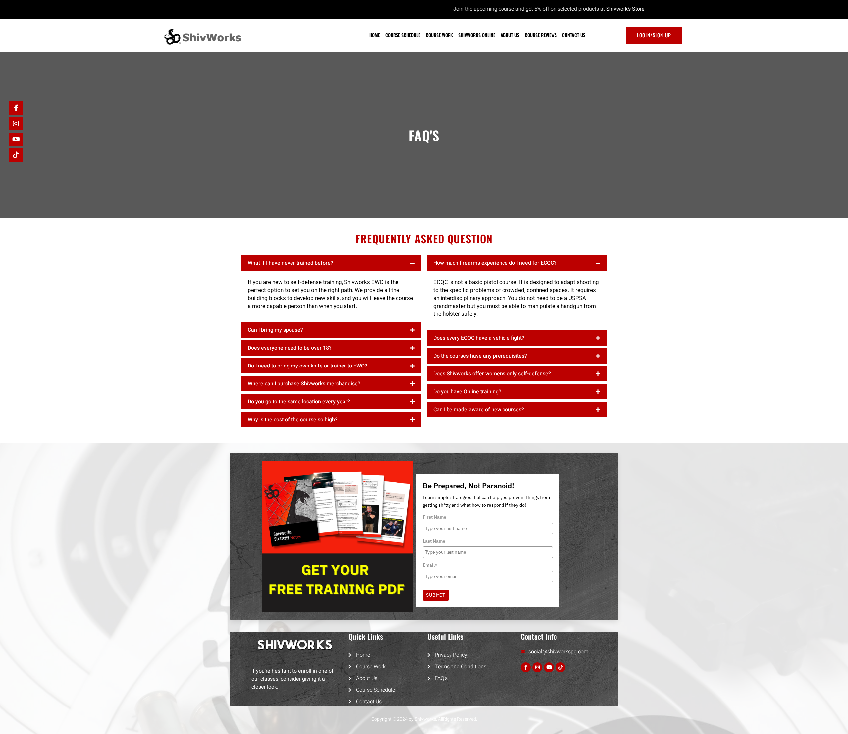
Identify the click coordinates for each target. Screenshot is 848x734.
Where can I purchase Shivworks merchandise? (304, 384)
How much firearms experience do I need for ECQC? (494, 263)
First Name (434, 517)
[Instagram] (537, 667)
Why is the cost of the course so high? (293, 419)
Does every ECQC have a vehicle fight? (478, 338)
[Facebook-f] (526, 667)
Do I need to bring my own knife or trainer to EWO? (307, 366)
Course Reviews (541, 34)
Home (374, 34)
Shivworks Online (476, 34)
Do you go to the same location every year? (299, 402)
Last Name (434, 541)
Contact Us (573, 34)
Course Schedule (402, 34)
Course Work (439, 34)
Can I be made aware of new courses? (478, 410)
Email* (430, 565)
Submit (436, 595)
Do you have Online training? (467, 392)
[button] (331, 263)
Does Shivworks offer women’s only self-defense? (492, 374)
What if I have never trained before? (290, 263)
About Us (510, 34)
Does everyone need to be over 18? (290, 348)
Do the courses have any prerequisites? (480, 356)
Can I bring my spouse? (275, 330)
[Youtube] (549, 667)
